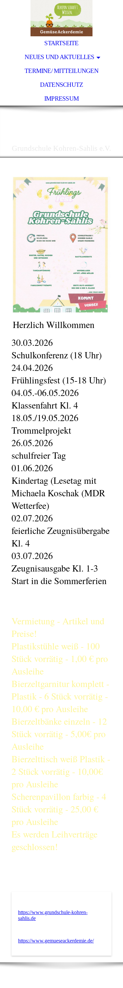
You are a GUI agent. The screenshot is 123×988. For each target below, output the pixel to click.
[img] (61, 18)
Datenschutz (61, 84)
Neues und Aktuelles (59, 56)
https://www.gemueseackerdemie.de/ (56, 940)
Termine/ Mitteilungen (61, 70)
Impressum (61, 98)
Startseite (61, 43)
